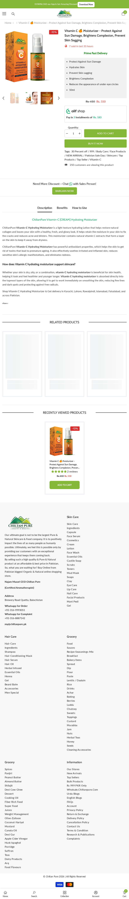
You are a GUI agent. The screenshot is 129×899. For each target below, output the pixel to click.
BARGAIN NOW (64, 190)
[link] (22, 381)
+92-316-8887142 (15, 618)
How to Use (79, 207)
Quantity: (73, 127)
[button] (3, 98)
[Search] (13, 14)
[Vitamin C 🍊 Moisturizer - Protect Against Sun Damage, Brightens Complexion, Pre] (64, 441)
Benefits (62, 207)
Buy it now (95, 143)
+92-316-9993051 (15, 609)
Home (8, 22)
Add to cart (105, 133)
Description (44, 207)
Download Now (86, 4)
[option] (31, 57)
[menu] (4, 14)
